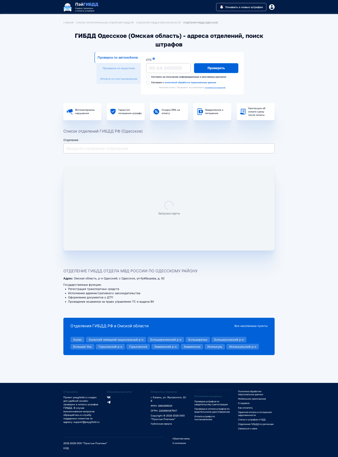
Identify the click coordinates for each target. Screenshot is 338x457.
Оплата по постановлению (118, 78)
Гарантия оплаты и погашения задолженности (255, 414)
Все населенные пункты (251, 326)
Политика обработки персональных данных (250, 393)
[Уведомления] (272, 7)
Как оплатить (245, 407)
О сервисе (244, 403)
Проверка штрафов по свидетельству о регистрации (211, 403)
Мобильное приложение (252, 398)
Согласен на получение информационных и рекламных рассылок (188, 76)
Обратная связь (181, 438)
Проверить (216, 68)
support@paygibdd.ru (86, 421)
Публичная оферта (161, 423)
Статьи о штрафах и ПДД (251, 419)
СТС (149, 59)
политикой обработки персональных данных (190, 82)
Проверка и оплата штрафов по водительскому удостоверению (212, 410)
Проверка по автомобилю (118, 57)
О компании (179, 443)
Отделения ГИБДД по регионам (256, 424)
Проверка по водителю (119, 68)
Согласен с (183, 82)
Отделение (70, 140)
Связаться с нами (247, 428)
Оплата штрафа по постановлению (204, 418)
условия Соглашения (215, 87)
